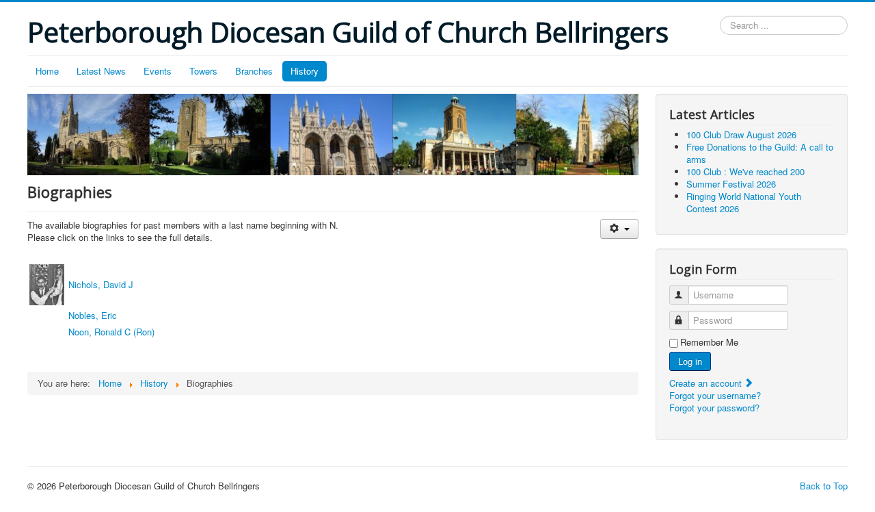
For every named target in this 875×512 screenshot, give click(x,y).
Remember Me (709, 342)
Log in (690, 361)
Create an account (706, 382)
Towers (203, 70)
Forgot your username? (715, 395)
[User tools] (619, 229)
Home (47, 70)
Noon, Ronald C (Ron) (111, 331)
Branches (254, 70)
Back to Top (824, 485)
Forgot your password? (714, 407)
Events (158, 70)
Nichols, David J (100, 284)
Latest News (101, 70)
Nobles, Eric (92, 315)
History (305, 70)
